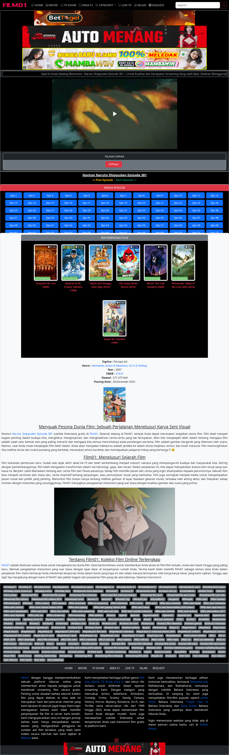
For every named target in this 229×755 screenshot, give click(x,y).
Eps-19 (123, 202)
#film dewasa (59, 603)
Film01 (94, 434)
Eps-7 (123, 195)
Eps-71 (196, 232)
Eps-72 (215, 232)
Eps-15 (50, 202)
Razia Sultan (189, 706)
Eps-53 (87, 225)
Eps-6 (105, 195)
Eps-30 (105, 210)
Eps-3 (50, 195)
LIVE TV (129, 668)
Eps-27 (50, 210)
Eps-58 (178, 225)
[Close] (116, 27)
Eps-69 (160, 232)
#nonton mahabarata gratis (178, 647)
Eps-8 (141, 195)
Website (26, 738)
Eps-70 (178, 232)
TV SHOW (98, 668)
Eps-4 (68, 195)
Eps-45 (160, 217)
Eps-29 (87, 210)
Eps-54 (105, 225)
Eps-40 (68, 217)
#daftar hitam (205, 591)
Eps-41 (87, 217)
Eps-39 (50, 217)
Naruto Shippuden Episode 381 (32, 434)
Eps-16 (68, 202)
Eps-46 (178, 217)
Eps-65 (87, 232)
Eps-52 (68, 225)
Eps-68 (142, 232)
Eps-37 (14, 217)
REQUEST (159, 668)
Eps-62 (32, 232)
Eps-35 (196, 210)
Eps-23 (196, 202)
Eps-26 (32, 210)
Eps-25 (14, 210)
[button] (105, 5)
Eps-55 (123, 225)
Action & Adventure (116, 365)
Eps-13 (14, 202)
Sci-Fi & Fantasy (138, 365)
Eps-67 (123, 232)
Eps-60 (215, 225)
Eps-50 (32, 225)
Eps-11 (196, 195)
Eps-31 (123, 210)
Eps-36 (215, 210)
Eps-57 (160, 225)
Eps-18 (105, 202)
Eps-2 (32, 195)
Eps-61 (14, 232)
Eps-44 (142, 217)
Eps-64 (68, 232)
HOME (69, 668)
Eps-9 (160, 195)
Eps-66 (105, 232)
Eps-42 (105, 217)
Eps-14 (32, 202)
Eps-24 (215, 202)
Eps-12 (215, 195)
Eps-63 (50, 232)
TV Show (106, 682)
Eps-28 (68, 210)
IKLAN (143, 668)
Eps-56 (142, 225)
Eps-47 (196, 217)
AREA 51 (115, 668)
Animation (98, 365)
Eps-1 (13, 195)
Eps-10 (178, 195)
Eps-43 (123, 217)
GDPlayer (114, 164)
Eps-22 (178, 202)
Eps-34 (178, 210)
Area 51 (119, 682)
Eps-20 (142, 202)
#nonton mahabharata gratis (210, 647)
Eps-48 (215, 217)
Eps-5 (86, 195)
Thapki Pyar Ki (197, 702)
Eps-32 (142, 210)
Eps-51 (50, 225)
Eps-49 (14, 225)
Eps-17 (87, 202)
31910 (119, 373)
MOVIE (82, 668)
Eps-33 (160, 210)
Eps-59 (196, 225)
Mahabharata (198, 682)
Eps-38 (32, 217)
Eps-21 (160, 202)
